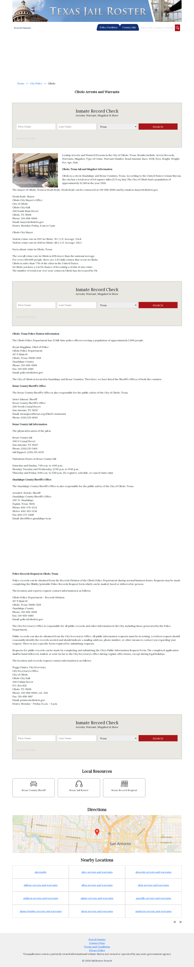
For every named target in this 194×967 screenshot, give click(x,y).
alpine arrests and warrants (97, 898)
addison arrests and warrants (40, 898)
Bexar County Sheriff (34, 790)
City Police (36, 83)
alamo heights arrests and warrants (41, 911)
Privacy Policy (97, 950)
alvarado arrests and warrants (153, 872)
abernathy (41, 872)
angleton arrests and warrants (153, 911)
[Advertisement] (97, 56)
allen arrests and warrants (97, 885)
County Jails (129, 27)
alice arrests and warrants (97, 872)
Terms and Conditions (97, 946)
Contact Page (97, 943)
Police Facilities (108, 27)
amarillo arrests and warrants (153, 898)
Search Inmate (97, 939)
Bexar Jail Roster (79, 790)
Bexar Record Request (124, 790)
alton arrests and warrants (97, 911)
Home (20, 83)
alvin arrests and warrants (153, 885)
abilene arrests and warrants (41, 885)
